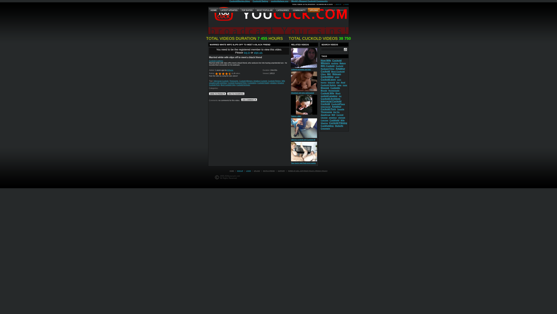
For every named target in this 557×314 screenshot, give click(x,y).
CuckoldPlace (338, 104)
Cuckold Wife (327, 93)
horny (324, 82)
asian (337, 77)
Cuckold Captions (216, 61)
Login (346, 4)
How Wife (326, 60)
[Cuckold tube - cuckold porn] (214, 10)
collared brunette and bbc (301, 69)
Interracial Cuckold (221, 81)
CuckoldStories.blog (239, 1)
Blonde (324, 91)
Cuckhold (334, 120)
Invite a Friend (330, 10)
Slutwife (339, 126)
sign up (258, 52)
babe (339, 85)
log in (247, 52)
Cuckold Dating (260, 1)
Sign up (338, 4)
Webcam (336, 74)
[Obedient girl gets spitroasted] (304, 81)
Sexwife (340, 109)
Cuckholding (327, 126)
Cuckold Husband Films (237, 83)
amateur (273, 83)
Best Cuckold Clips (228, 85)
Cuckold (325, 104)
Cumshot (324, 120)
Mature (343, 63)
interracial (326, 107)
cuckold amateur (329, 96)
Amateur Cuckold (260, 81)
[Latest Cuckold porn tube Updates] (229, 10)
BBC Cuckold (327, 66)
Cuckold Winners (246, 81)
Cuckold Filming (274, 81)
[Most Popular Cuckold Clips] (264, 10)
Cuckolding (251, 83)
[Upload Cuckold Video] (314, 10)
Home (232, 171)
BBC (329, 74)
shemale (341, 118)
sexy (339, 80)
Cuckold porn (328, 79)
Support (341, 10)
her (340, 96)
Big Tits (336, 112)
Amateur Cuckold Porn (331, 107)
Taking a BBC (296, 116)
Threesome (233, 81)
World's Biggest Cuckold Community (309, 1)
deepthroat (325, 115)
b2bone (230, 70)
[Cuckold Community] (299, 10)
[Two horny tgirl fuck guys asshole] (304, 151)
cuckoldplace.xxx (279, 1)
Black (338, 93)
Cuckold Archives (243, 85)
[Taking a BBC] (304, 105)
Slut (337, 83)
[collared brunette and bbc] (304, 58)
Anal (343, 82)
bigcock (331, 82)
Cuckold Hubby (263, 83)
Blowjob (325, 88)
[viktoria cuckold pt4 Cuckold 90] (304, 128)
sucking (334, 63)
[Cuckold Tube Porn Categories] (282, 10)
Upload (257, 171)
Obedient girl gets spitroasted (302, 93)
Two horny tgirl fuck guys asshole (304, 163)
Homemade (333, 90)
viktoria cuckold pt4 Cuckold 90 (303, 140)
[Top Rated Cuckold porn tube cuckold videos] (247, 10)
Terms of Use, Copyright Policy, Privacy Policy (308, 171)
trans (345, 85)
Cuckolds (335, 88)
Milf (333, 115)
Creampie (325, 128)
